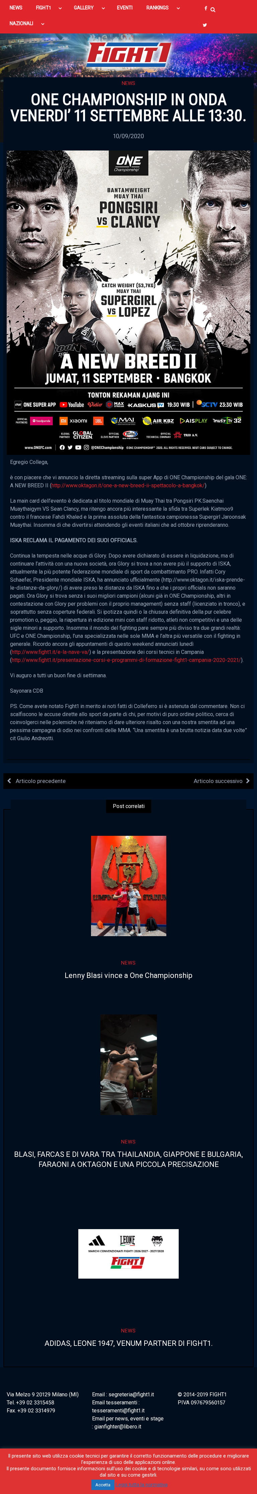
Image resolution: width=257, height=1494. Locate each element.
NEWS (16, 7)
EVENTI (125, 7)
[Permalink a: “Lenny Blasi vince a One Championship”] (128, 886)
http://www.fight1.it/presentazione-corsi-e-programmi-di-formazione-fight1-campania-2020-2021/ (126, 660)
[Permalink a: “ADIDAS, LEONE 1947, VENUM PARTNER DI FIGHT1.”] (128, 1254)
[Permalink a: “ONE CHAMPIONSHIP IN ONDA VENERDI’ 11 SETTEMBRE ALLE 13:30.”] (128, 302)
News (128, 83)
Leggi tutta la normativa (142, 1485)
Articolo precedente (40, 781)
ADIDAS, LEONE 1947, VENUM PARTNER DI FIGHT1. (129, 1343)
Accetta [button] (102, 1484)
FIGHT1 (43, 7)
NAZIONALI (21, 23)
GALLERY (84, 7)
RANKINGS (158, 7)
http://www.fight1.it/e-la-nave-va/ (50, 652)
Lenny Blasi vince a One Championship (128, 975)
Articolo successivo (218, 781)
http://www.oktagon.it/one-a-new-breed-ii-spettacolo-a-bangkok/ (128, 485)
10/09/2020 (128, 135)
